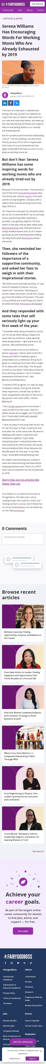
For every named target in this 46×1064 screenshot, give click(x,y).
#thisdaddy (36, 303)
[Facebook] (5, 963)
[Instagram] (11, 963)
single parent (15, 406)
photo (29, 196)
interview (13, 353)
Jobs (20, 10)
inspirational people (27, 193)
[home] (15, 5)
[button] (4, 103)
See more (37, 851)
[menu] (3, 2)
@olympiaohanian (10, 228)
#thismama (27, 238)
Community (7, 10)
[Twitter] (18, 963)
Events (40, 10)
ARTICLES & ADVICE (13, 18)
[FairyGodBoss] (18, 957)
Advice (30, 10)
